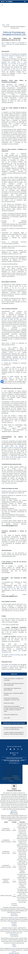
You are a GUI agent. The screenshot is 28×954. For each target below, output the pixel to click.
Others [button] (14, 944)
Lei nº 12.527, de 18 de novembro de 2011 (14, 457)
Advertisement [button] (14, 934)
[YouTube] (11, 749)
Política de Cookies (9, 703)
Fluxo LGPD (7, 717)
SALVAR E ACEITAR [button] (14, 953)
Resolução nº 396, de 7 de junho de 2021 (12, 447)
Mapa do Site (14, 753)
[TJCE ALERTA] (14, 14)
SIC (25, 1)
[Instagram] (7, 749)
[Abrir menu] (2, 5)
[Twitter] (14, 749)
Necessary (14, 812)
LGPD (19, 73)
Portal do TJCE (7, 652)
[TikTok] (21, 749)
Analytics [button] (14, 924)
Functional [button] (14, 903)
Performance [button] (14, 914)
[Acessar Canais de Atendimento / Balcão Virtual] (24, 949)
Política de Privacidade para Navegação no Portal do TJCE (11, 777)
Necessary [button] (14, 810)
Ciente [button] (10, 782)
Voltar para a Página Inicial (11, 714)
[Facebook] (18, 749)
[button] (1, 1)
